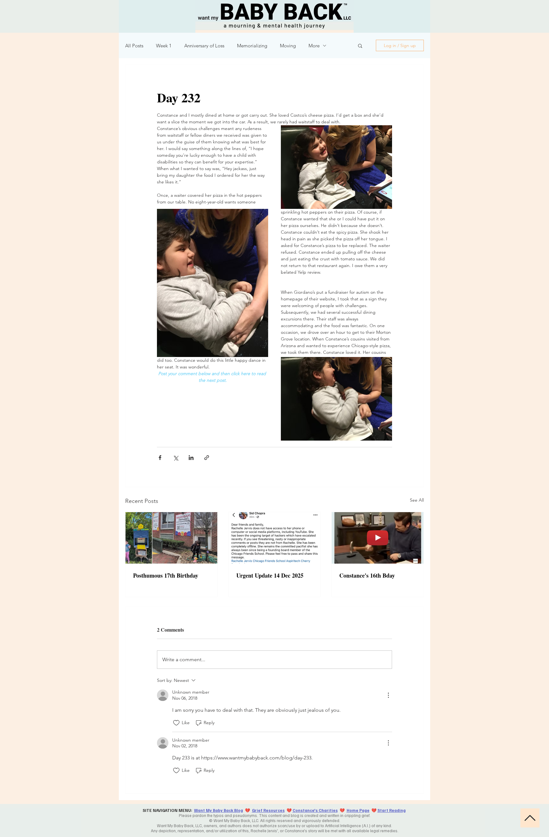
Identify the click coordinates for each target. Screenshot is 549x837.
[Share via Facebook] (160, 458)
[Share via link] (207, 458)
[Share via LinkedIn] (191, 458)
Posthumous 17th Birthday (165, 575)
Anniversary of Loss (204, 46)
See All (417, 500)
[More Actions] (388, 695)
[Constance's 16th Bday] (378, 538)
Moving (288, 46)
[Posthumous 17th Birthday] (171, 538)
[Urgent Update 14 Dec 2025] (275, 538)
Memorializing (252, 46)
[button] (360, 45)
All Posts (134, 46)
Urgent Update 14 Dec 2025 (269, 575)
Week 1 (164, 46)
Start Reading (391, 810)
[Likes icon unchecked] (176, 723)
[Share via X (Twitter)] (176, 458)
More (314, 46)
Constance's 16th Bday (367, 575)
